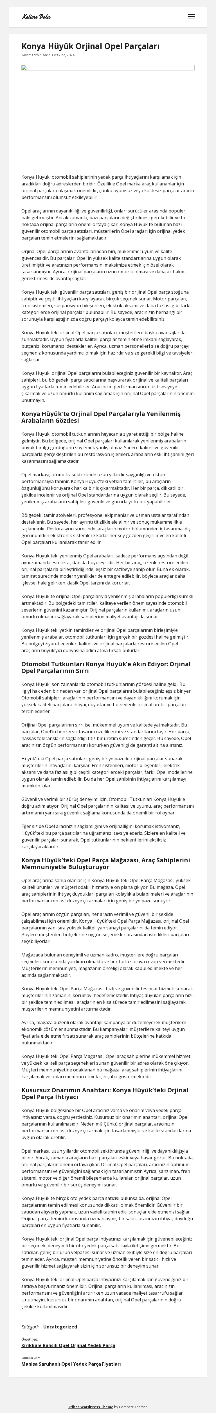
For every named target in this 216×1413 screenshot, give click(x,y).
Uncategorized (60, 1327)
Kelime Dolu (35, 17)
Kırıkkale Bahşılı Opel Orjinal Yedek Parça (68, 1345)
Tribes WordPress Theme (90, 1407)
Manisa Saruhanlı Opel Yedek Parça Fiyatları (71, 1364)
